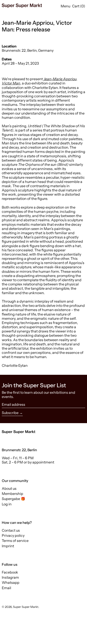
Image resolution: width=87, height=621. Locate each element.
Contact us (11, 530)
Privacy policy (13, 535)
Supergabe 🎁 (13, 498)
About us (9, 488)
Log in (7, 504)
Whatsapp (10, 582)
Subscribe (10, 412)
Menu (65, 6)
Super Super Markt (25, 607)
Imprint (8, 546)
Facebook (10, 572)
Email (6, 588)
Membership (12, 493)
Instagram (10, 577)
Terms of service (15, 540)
